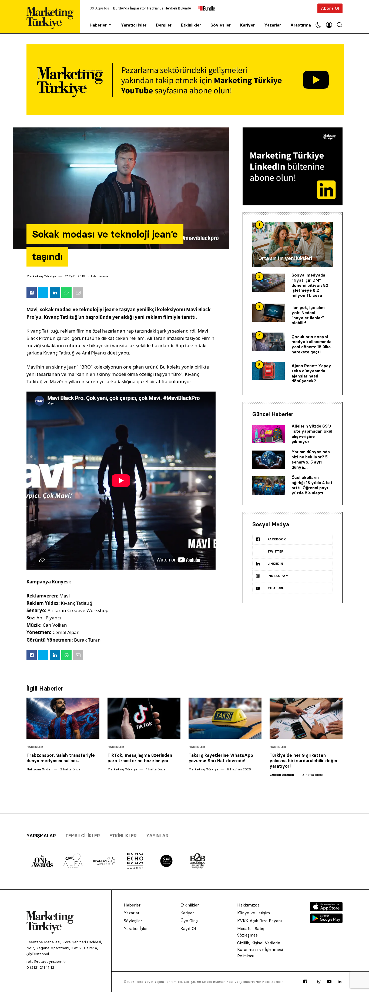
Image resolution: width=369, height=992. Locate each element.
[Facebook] (305, 981)
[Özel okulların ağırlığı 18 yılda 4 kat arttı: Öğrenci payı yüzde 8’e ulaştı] (268, 485)
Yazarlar (272, 25)
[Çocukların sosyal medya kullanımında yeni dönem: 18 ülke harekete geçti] (268, 342)
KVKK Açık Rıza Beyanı (259, 920)
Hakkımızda (248, 905)
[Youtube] (329, 981)
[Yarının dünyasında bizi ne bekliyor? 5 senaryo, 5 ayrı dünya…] (268, 460)
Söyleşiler (220, 25)
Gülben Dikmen (282, 775)
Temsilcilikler (82, 835)
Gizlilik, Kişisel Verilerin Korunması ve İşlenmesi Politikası (260, 949)
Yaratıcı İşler (133, 25)
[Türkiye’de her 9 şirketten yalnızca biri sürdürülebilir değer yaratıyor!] (306, 718)
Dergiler (164, 25)
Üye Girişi (189, 920)
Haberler (98, 25)
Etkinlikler (191, 25)
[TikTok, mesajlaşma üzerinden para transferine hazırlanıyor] (144, 718)
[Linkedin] (340, 981)
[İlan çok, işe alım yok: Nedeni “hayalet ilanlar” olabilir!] (268, 313)
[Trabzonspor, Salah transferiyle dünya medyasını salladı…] (62, 718)
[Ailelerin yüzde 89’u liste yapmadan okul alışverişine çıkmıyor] (268, 434)
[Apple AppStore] (326, 909)
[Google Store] (326, 921)
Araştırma (300, 25)
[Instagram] (319, 981)
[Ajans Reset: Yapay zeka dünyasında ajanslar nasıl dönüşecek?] (268, 371)
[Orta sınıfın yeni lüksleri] (292, 244)
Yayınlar (157, 835)
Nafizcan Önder (39, 769)
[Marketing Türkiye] (52, 16)
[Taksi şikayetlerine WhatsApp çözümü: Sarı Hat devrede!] (225, 718)
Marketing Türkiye (41, 276)
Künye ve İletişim (253, 912)
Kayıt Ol (188, 928)
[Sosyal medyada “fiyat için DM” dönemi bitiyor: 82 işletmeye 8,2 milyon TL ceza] (268, 283)
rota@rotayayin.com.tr (46, 961)
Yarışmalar (41, 835)
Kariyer (247, 25)
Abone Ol (330, 8)
